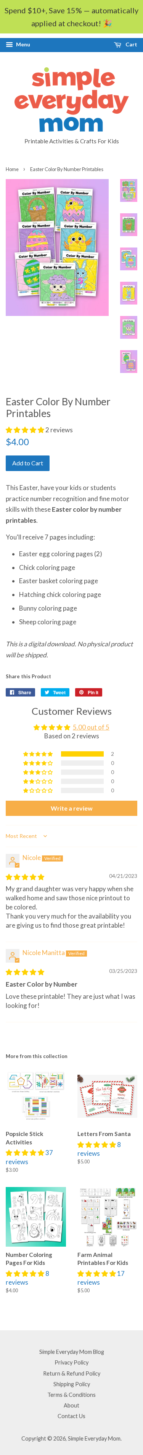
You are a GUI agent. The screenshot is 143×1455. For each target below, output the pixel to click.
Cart (130, 44)
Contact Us (71, 1416)
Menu (22, 44)
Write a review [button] (72, 808)
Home (12, 169)
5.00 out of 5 (91, 727)
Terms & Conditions (71, 1395)
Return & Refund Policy (71, 1373)
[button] (25, 430)
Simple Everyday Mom (94, 1438)
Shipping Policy (71, 1384)
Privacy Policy (71, 1362)
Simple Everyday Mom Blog (71, 1352)
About (71, 1405)
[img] (25, 877)
